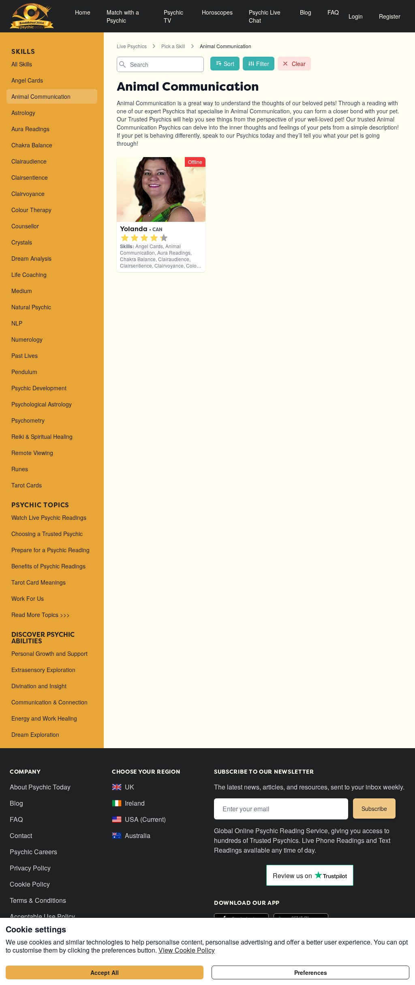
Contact (21, 835)
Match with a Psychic (123, 16)
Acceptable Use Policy (42, 916)
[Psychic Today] (32, 16)
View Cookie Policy (186, 950)
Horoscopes (217, 12)
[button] (125, 238)
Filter (262, 64)
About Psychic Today (40, 786)
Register (389, 16)
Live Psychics (132, 46)
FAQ (333, 12)
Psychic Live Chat (264, 16)
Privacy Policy (30, 867)
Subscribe (374, 808)
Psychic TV (173, 16)
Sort (229, 64)
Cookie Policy (30, 884)
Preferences (310, 972)
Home (82, 12)
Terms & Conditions (38, 900)
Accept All (104, 972)
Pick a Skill (173, 46)
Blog (305, 12)
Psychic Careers (33, 851)
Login (356, 16)
